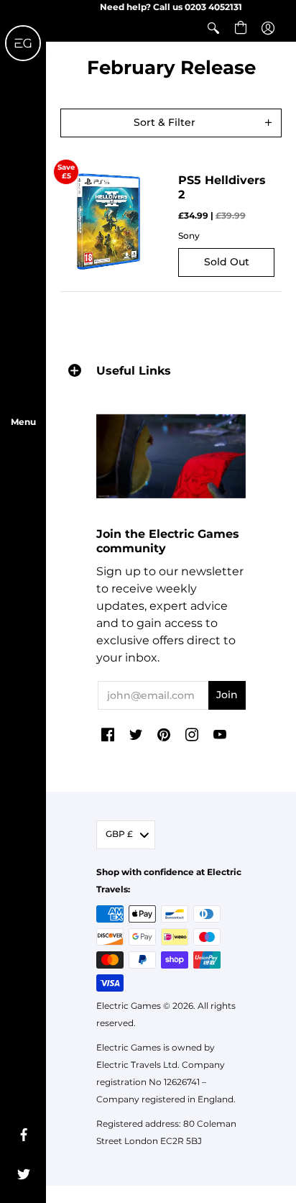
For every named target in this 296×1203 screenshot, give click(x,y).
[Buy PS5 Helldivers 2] (108, 221)
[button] (213, 28)
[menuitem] (213, 28)
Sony (189, 235)
